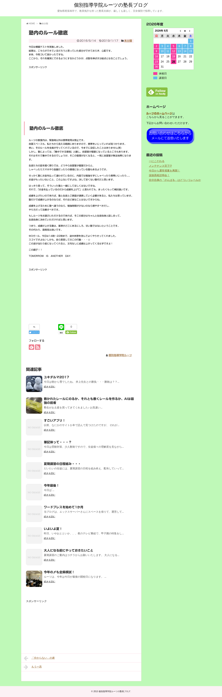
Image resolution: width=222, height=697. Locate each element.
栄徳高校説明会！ (159, 175)
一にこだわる (156, 161)
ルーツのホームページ (159, 113)
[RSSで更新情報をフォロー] (37, 347)
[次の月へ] (190, 30)
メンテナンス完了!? (160, 165)
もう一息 (36, 666)
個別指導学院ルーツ (120, 355)
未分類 (128, 40)
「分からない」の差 (43, 657)
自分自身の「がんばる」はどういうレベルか (175, 180)
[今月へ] (185, 30)
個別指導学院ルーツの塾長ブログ (111, 5)
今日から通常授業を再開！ (164, 170)
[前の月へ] (179, 30)
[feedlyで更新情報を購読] (31, 347)
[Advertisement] (81, 92)
